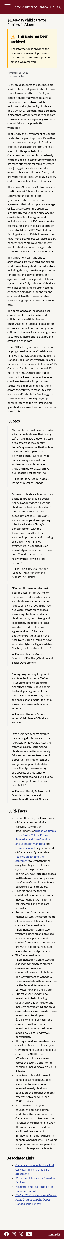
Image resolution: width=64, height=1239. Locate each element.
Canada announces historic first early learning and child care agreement (34, 1169)
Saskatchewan (24, 848)
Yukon (35, 835)
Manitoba (39, 843)
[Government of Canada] (54, 1234)
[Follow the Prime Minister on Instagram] (14, 1234)
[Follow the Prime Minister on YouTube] (29, 1234)
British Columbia (45, 830)
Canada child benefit (28, 1203)
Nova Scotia (22, 835)
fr (52, 7)
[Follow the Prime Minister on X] (21, 1234)
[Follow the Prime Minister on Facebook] (6, 1234)
